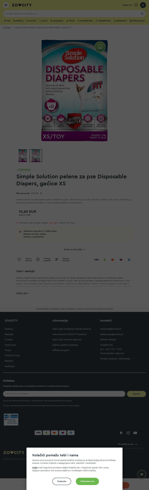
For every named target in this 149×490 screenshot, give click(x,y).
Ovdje (35, 468)
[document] (75, 470)
